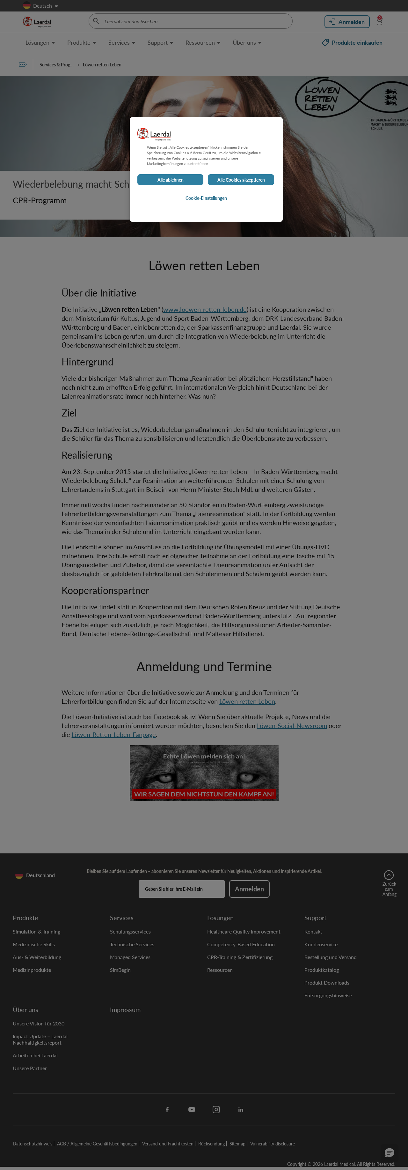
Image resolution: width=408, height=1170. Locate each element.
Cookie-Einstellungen (206, 198)
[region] (206, 169)
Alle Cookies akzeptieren (241, 179)
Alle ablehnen (170, 179)
